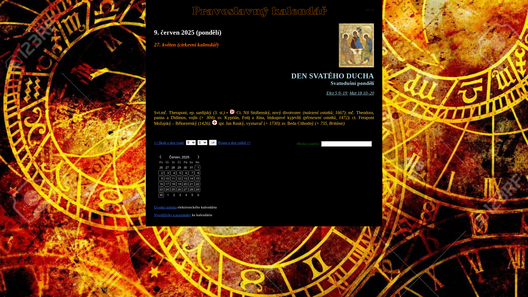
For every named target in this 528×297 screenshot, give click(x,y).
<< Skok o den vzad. (169, 143)
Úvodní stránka (165, 207)
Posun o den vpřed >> (234, 143)
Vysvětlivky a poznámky (172, 215)
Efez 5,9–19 (336, 93)
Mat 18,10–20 (362, 93)
